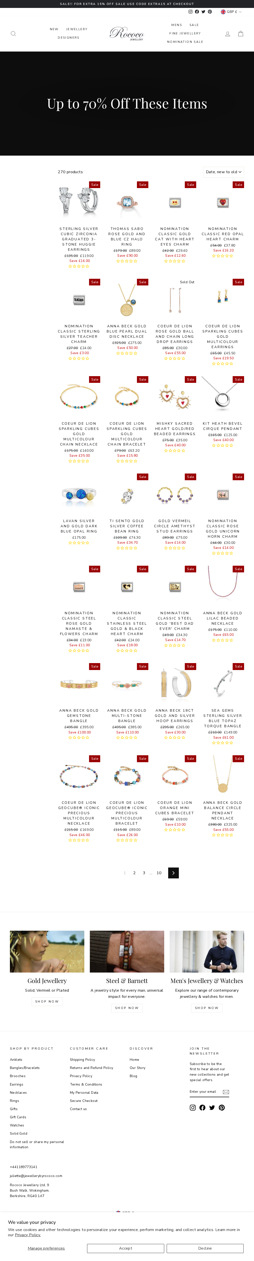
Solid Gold (18, 1133)
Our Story (138, 1067)
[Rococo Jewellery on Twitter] (212, 1108)
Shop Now (47, 1002)
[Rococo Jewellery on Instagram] (193, 1108)
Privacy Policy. (28, 1235)
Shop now (127, 1008)
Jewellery (77, 29)
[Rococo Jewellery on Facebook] (202, 1108)
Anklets (16, 1059)
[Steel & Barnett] (127, 952)
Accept (125, 1248)
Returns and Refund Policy (91, 1067)
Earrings (16, 1084)
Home (134, 1059)
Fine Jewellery (185, 33)
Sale (194, 25)
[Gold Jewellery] (47, 952)
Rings (14, 1100)
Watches (17, 1125)
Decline (205, 1248)
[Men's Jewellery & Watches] (207, 952)
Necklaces (18, 1092)
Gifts (14, 1109)
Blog (133, 1076)
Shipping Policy (82, 1059)
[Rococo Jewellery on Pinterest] (222, 1108)
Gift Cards (18, 1117)
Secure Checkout (84, 1100)
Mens (176, 25)
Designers (69, 38)
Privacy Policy (81, 1076)
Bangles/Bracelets (25, 1067)
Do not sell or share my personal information (37, 1145)
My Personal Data (84, 1092)
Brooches (18, 1076)
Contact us (78, 1109)
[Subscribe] (226, 1092)
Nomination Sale (185, 42)
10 (159, 873)
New (54, 29)
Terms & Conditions (86, 1084)
